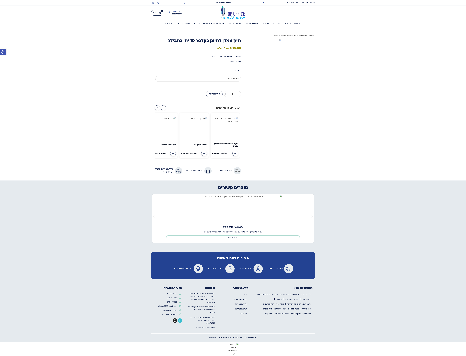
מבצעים (288, 299)
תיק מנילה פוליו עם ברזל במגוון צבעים (226, 145)
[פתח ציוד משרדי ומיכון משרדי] (279, 23)
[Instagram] (153, 2)
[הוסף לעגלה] (204, 153)
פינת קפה (268, 314)
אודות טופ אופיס (240, 299)
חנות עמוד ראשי (302, 35)
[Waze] (158, 2)
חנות (245, 294)
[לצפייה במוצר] (235, 153)
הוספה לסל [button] (233, 237)
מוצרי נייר (280, 304)
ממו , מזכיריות (280, 309)
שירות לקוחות (176, 12)
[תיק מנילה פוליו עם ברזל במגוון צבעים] (225, 127)
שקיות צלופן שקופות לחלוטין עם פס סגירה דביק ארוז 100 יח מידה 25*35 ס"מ (233, 232)
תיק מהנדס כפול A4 (168, 145)
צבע (237, 70)
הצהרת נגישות (241, 309)
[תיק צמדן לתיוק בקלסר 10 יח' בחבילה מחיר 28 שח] (280, 40)
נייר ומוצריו (273, 294)
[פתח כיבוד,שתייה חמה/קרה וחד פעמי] (166, 23)
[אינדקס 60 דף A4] (194, 127)
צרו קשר (243, 314)
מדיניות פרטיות (241, 304)
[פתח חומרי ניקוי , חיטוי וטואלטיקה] (200, 23)
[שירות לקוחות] (168, 12)
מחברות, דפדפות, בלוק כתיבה (299, 304)
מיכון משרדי (306, 309)
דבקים (296, 299)
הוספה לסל (214, 94)
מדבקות (279, 299)
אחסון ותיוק (261, 294)
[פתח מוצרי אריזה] (230, 23)
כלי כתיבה (307, 294)
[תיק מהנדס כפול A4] (163, 127)
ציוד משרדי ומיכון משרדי (290, 294)
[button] (3, 52)
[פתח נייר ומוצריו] (263, 23)
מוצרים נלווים (293, 309)
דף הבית (311, 35)
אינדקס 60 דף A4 (200, 145)
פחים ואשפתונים (282, 314)
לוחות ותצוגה (268, 304)
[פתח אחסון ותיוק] (247, 23)
